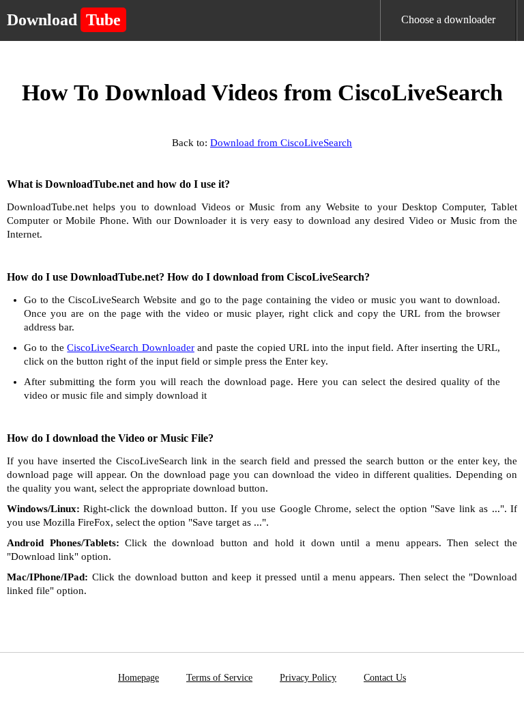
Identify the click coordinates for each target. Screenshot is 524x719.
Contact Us (385, 678)
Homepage (138, 678)
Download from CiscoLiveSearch (281, 142)
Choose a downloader (448, 19)
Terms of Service (219, 678)
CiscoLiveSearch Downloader (130, 347)
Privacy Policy (308, 678)
